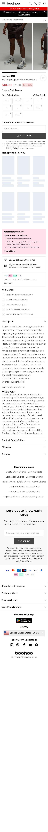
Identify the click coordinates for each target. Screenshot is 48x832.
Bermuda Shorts (34, 477)
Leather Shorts (16, 487)
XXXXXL (17, 101)
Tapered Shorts (12, 496)
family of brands (24, 553)
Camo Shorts (39, 482)
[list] (24, 8)
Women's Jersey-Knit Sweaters (24, 491)
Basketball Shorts (15, 477)
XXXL (17, 115)
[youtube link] (30, 644)
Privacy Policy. (26, 561)
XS (27, 101)
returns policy (36, 267)
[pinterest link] (17, 644)
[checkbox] (3, 144)
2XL (7, 115)
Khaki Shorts (23, 482)
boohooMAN (8, 76)
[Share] (45, 19)
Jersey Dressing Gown (33, 496)
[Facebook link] (24, 644)
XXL (38, 108)
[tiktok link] (36, 644)
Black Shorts (8, 482)
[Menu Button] (3, 3)
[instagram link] (11, 644)
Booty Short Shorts (16, 472)
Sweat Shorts (33, 487)
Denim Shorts (35, 472)
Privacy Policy (12, 148)
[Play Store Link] (24, 620)
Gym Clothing (7, 20)
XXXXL (6, 101)
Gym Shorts (18, 20)
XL (27, 108)
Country (24, 627)
